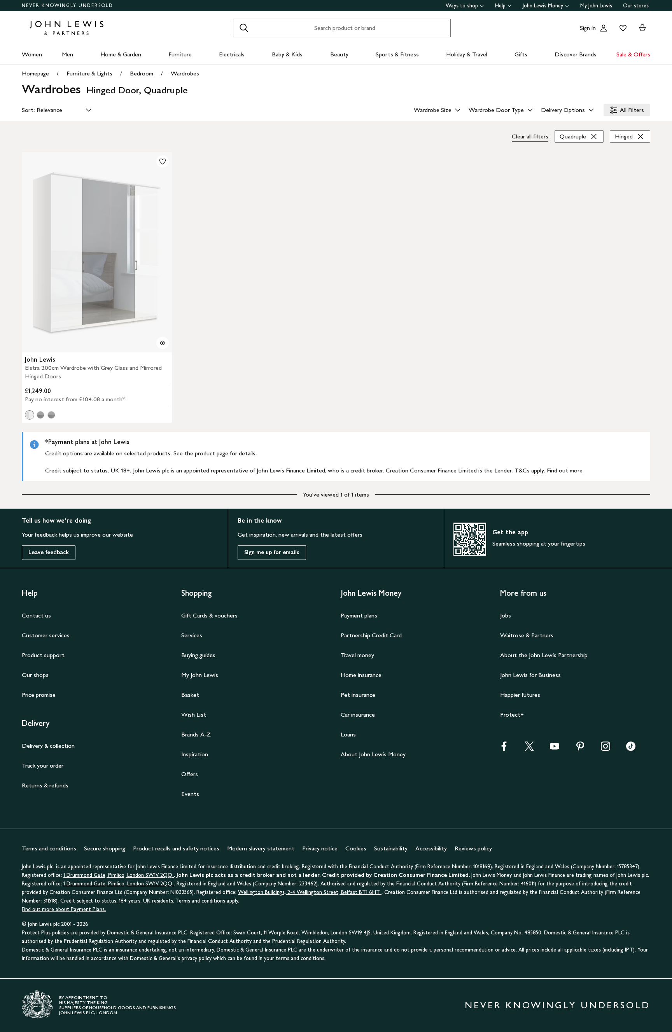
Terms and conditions (49, 848)
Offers (189, 774)
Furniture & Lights (89, 73)
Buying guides (198, 655)
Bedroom (141, 73)
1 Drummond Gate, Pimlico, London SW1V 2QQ (118, 875)
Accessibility (431, 848)
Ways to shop (462, 5)
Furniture (180, 54)
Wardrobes (185, 73)
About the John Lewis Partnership (544, 655)
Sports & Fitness (397, 54)
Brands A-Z (196, 734)
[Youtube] (554, 748)
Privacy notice (320, 848)
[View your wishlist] (621, 28)
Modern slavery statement (260, 848)
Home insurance (361, 675)
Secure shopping (104, 848)
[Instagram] (605, 748)
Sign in (588, 27)
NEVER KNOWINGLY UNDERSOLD (67, 5)
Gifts (520, 54)
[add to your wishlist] (162, 161)
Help (500, 5)
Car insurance (358, 714)
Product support (43, 655)
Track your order (42, 765)
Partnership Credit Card (371, 635)
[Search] (243, 28)
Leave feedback (48, 552)
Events (190, 794)
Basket (190, 694)
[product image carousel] (97, 252)
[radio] (29, 415)
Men (67, 54)
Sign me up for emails (271, 552)
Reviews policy (473, 848)
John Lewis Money (543, 5)
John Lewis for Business (530, 675)
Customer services (46, 635)
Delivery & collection (48, 745)
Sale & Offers (633, 54)
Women (32, 54)
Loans (348, 734)
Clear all (530, 136)
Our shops (35, 675)
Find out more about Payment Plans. (64, 909)
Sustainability (391, 848)
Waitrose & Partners (526, 635)
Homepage (35, 73)
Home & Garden (120, 54)
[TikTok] (630, 748)
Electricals (232, 54)
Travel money (357, 655)
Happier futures (520, 694)
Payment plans (359, 615)
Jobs (505, 615)
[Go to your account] (603, 28)
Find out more (565, 470)
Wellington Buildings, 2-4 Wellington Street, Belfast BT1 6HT (310, 892)
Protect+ (512, 714)
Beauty (339, 54)
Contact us (36, 615)
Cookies (355, 848)
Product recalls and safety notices (176, 848)
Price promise (39, 694)
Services (191, 635)
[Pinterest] (580, 748)
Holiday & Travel (466, 54)
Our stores (636, 5)
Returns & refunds (45, 785)
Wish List (193, 714)
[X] (529, 748)
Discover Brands (576, 54)
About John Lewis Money (373, 754)
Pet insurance (358, 694)
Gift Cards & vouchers (209, 615)
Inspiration (194, 754)
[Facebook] (504, 748)
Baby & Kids (287, 54)
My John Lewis (596, 5)
